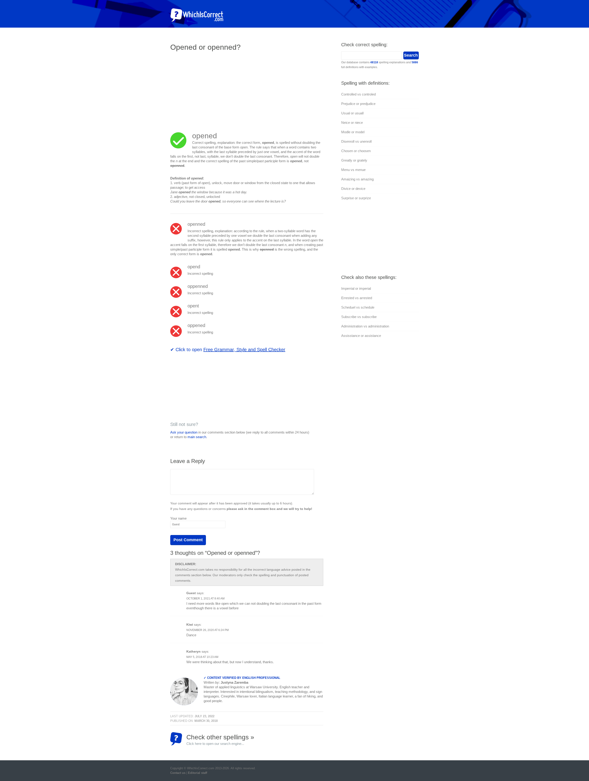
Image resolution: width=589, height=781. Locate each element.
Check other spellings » (220, 739)
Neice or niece (352, 122)
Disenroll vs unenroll (356, 141)
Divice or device (353, 189)
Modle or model (352, 132)
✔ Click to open (227, 349)
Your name (178, 518)
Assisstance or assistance (361, 336)
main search (197, 437)
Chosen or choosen (356, 151)
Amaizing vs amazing (357, 179)
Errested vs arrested (356, 298)
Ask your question (183, 432)
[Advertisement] (209, 88)
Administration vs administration (365, 326)
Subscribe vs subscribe (359, 317)
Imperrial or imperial (356, 288)
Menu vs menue (353, 170)
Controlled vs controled (358, 94)
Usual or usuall (352, 113)
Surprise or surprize (356, 198)
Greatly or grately (354, 160)
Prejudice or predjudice (358, 104)
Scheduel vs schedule (357, 307)
